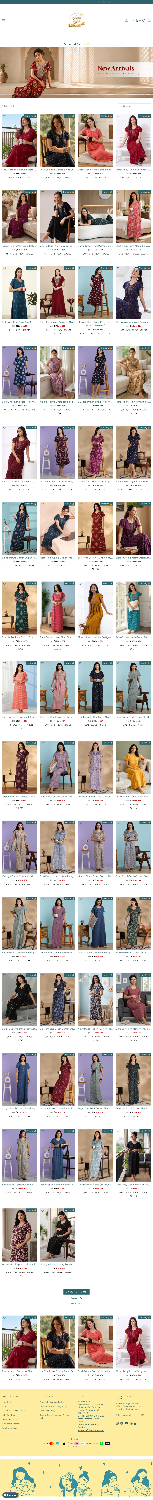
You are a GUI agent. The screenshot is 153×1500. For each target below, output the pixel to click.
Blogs (4, 1406)
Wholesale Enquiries (11, 1423)
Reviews (16, 5)
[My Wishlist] (143, 20)
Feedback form (9, 1419)
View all (76, 1304)
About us (6, 1402)
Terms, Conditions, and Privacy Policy (55, 1416)
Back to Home (76, 1292)
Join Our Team (9, 1415)
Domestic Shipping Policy (52, 1402)
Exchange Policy (47, 1410)
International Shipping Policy (53, 1406)
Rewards (6, 5)
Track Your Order (31, 5)
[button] (87, 325)
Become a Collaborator (13, 1410)
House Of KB (84, 1401)
